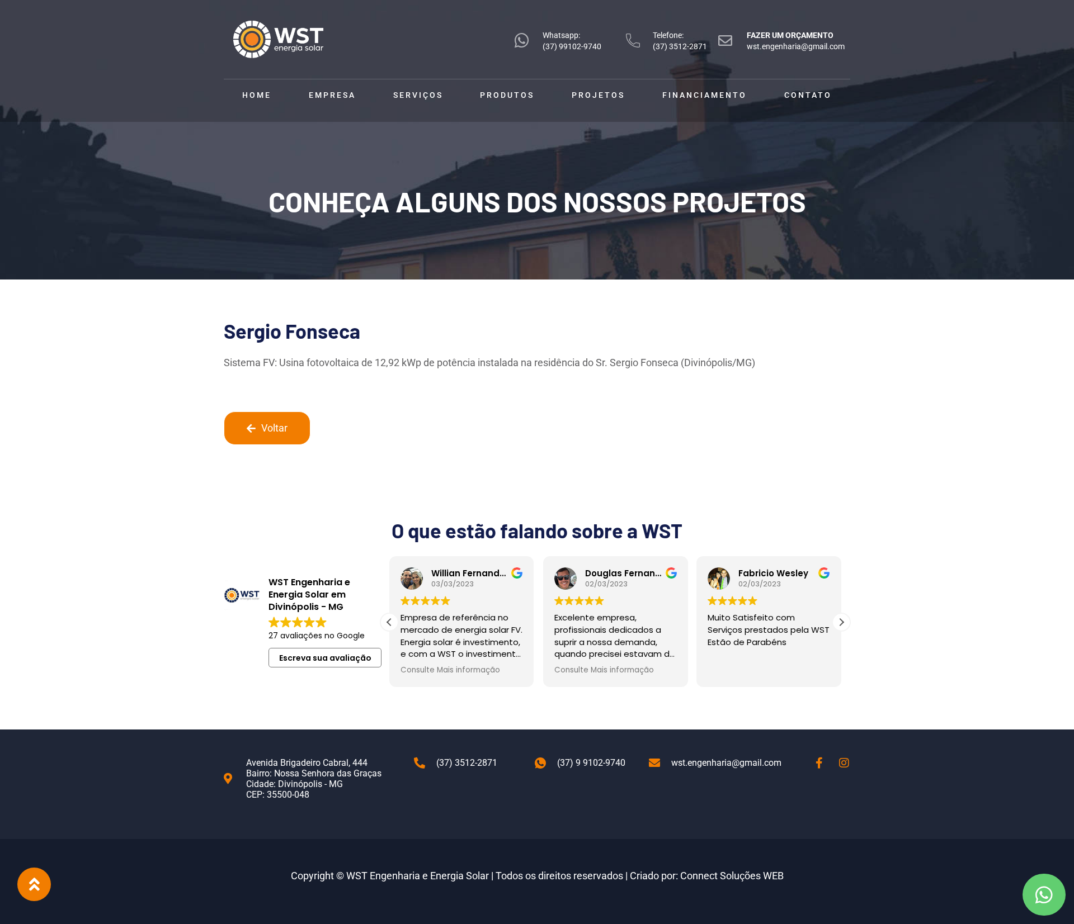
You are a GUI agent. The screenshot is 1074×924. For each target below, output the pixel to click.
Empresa (332, 95)
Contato (808, 95)
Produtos (507, 95)
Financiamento (704, 95)
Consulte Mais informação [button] (450, 670)
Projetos (598, 95)
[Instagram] (844, 763)
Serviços (418, 95)
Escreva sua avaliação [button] (325, 658)
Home (256, 95)
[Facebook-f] (819, 763)
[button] (841, 622)
